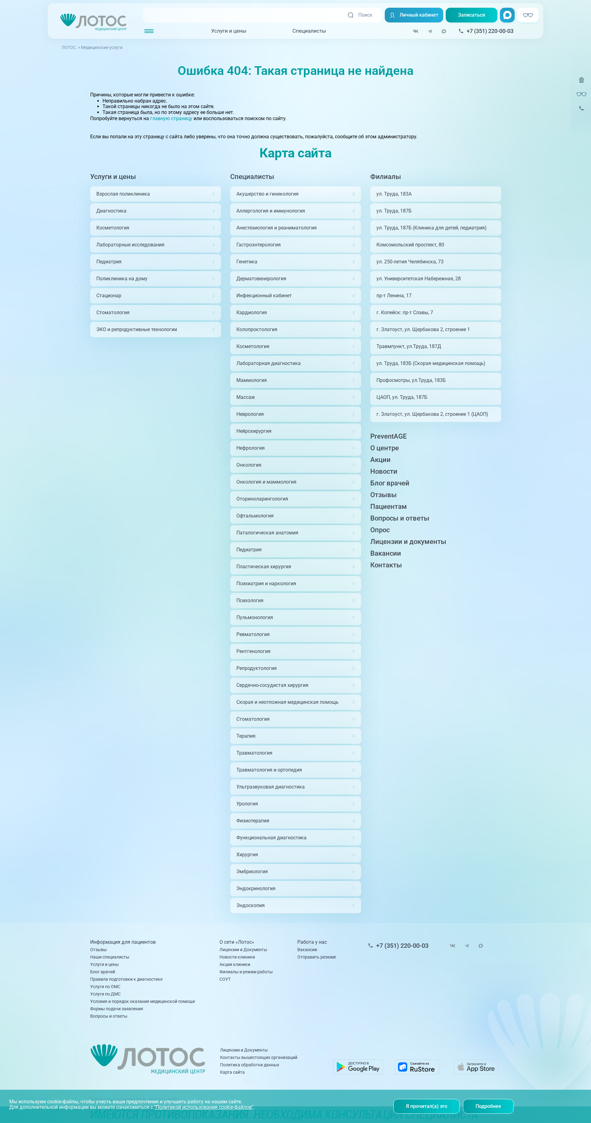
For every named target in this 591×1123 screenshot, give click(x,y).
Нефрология (250, 448)
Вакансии (385, 553)
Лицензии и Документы (243, 949)
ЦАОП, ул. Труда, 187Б (401, 397)
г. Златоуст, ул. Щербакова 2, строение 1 (423, 329)
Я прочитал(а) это (426, 1106)
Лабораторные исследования (130, 245)
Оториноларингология (262, 499)
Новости (383, 471)
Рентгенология (253, 651)
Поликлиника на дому (121, 279)
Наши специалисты (109, 957)
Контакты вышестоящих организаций (258, 1057)
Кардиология (251, 312)
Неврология (250, 414)
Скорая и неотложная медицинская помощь (287, 702)
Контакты (386, 565)
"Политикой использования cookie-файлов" (203, 1107)
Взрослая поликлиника (123, 194)
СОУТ (225, 979)
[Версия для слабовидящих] (581, 94)
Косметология (112, 228)
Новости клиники (237, 957)
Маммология (251, 380)
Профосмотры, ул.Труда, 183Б (411, 380)
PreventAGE (388, 436)
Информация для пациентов (123, 942)
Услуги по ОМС (105, 986)
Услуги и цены (228, 31)
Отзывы (383, 495)
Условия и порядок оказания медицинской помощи (142, 1001)
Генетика (246, 262)
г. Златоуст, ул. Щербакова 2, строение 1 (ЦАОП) (432, 414)
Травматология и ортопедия (269, 770)
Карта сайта (232, 1072)
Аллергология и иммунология (270, 211)
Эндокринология (255, 888)
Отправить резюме (316, 957)
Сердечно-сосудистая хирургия (272, 685)
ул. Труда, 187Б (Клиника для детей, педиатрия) (431, 228)
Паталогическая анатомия (267, 533)
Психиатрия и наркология (266, 583)
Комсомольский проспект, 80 (410, 245)
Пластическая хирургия (263, 567)
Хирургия (247, 854)
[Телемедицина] (581, 84)
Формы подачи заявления (116, 1008)
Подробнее (488, 1106)
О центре (384, 448)
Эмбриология (252, 871)
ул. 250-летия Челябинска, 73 (410, 262)
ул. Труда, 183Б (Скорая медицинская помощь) (430, 363)
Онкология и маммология (266, 482)
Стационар (108, 295)
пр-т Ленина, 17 (394, 295)
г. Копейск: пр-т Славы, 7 (404, 312)
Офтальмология (255, 516)
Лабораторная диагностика (268, 363)
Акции (380, 460)
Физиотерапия (252, 821)
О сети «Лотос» (236, 942)
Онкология (248, 465)
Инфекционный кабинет (264, 295)
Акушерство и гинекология (267, 194)
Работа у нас (312, 942)
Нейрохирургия (253, 431)
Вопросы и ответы (399, 518)
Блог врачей (389, 483)
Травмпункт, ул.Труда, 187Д (408, 346)
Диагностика (111, 211)
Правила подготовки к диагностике (126, 979)
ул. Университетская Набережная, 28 (418, 279)
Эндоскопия (250, 905)
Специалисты (309, 31)
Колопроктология (256, 329)
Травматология (254, 753)
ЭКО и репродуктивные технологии (136, 329)
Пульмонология (254, 617)
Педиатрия (109, 262)
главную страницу (171, 118)
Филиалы (385, 176)
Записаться (471, 15)
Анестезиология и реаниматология (276, 228)
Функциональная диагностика (271, 838)
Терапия (245, 736)
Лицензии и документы (408, 541)
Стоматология (113, 312)
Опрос (380, 530)
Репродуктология (256, 668)
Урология (247, 804)
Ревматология (253, 634)
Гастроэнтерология (258, 245)
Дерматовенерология (261, 279)
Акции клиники (234, 964)
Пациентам (388, 506)
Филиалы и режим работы (246, 971)
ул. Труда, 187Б (394, 211)
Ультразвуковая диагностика (270, 787)
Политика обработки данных (249, 1064)
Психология (249, 600)
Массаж (245, 397)
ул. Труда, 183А (394, 194)
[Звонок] (581, 112)
